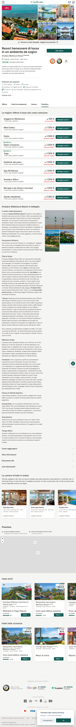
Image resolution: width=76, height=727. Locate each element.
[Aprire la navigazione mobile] (3, 2)
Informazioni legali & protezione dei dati (13, 724)
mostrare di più (6, 95)
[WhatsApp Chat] (73, 363)
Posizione (44, 104)
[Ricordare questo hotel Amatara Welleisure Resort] (71, 6)
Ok (63, 720)
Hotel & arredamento (19, 104)
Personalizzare (47, 720)
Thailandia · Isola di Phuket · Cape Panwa (15, 59)
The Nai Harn (44, 647)
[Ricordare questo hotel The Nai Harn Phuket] (36, 629)
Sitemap (32, 724)
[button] (35, 542)
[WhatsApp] (73, 2)
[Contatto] (69, 2)
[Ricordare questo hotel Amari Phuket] (69, 629)
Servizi (27, 724)
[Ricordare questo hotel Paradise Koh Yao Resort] (69, 584)
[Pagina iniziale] (36, 2)
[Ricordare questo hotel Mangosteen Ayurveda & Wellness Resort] (36, 584)
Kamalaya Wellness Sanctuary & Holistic (15, 603)
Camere (34, 104)
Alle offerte (59, 51)
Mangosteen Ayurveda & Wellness (45, 603)
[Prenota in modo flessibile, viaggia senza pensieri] (57, 42)
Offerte (4, 104)
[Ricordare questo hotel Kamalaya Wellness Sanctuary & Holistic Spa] (3, 584)
